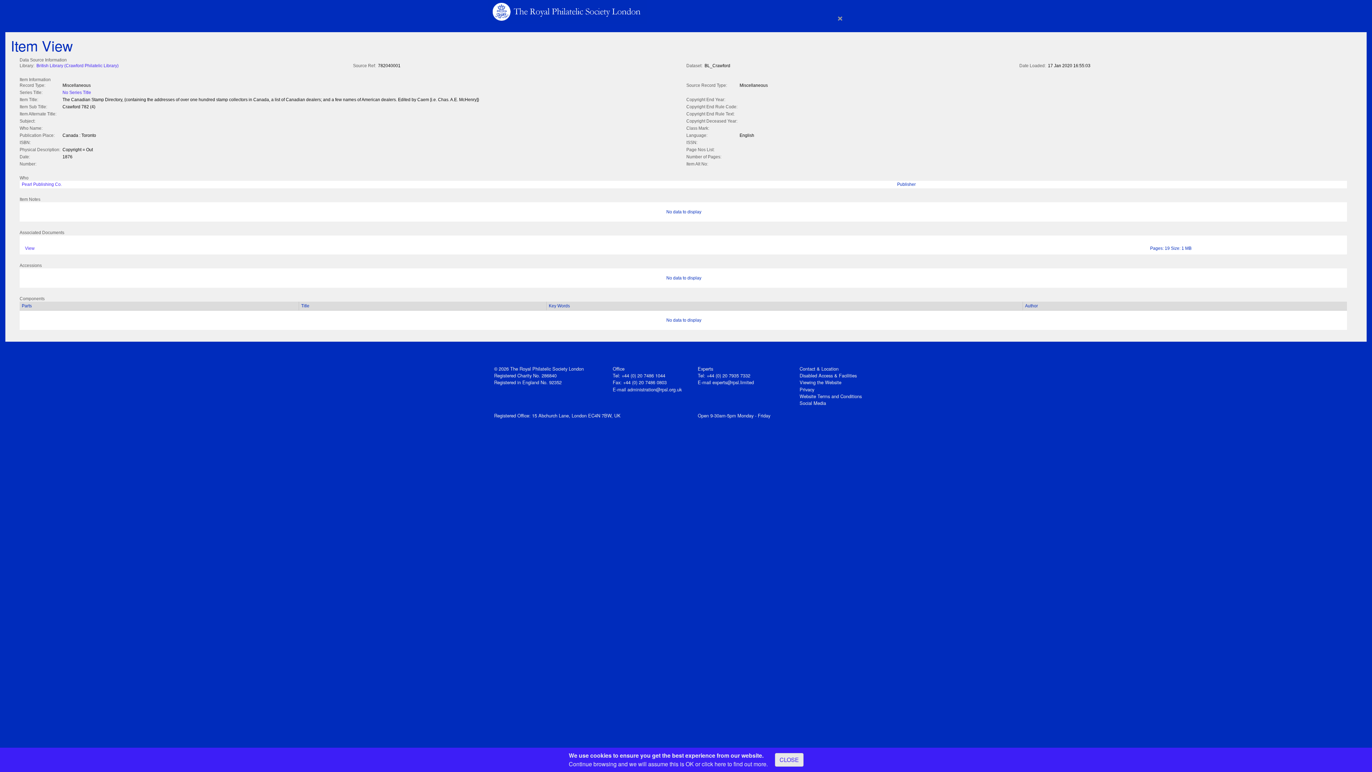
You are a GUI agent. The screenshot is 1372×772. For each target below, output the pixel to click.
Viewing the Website (820, 382)
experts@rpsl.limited (733, 382)
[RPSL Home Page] (567, 11)
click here (714, 764)
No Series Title (77, 92)
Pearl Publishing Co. (42, 184)
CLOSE (789, 760)
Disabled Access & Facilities (828, 375)
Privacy (807, 389)
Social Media (813, 403)
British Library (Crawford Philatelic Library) (77, 65)
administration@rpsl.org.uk (654, 389)
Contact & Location (819, 368)
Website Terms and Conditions (831, 396)
